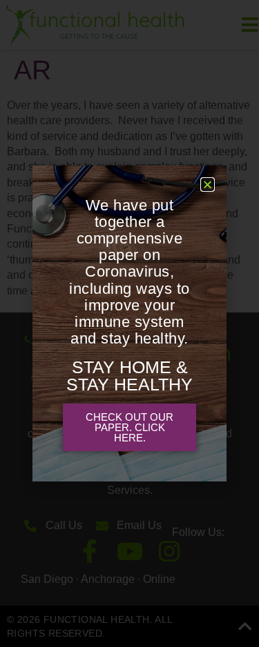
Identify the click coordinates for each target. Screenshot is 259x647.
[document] (129, 323)
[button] (207, 184)
